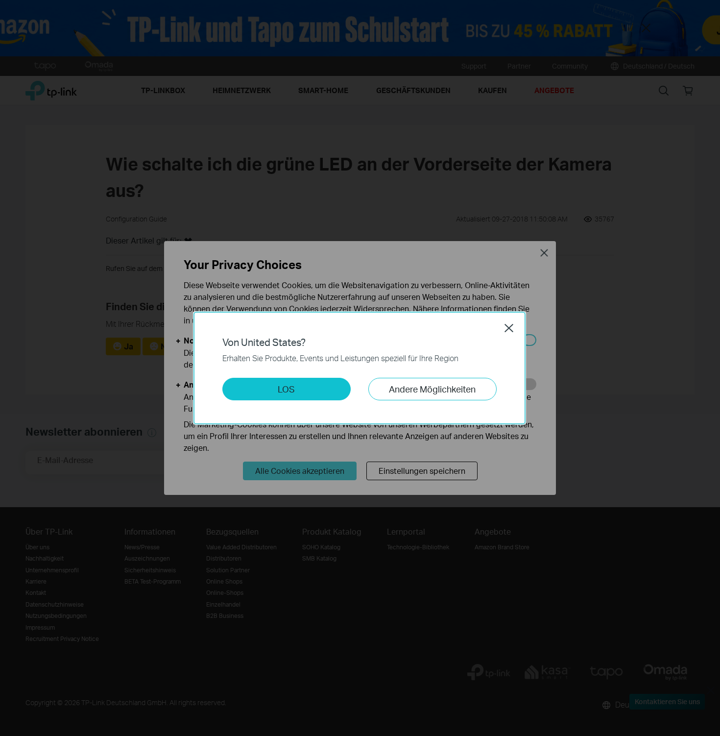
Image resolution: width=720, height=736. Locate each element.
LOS (286, 388)
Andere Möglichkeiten (432, 388)
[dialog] (360, 368)
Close (509, 328)
